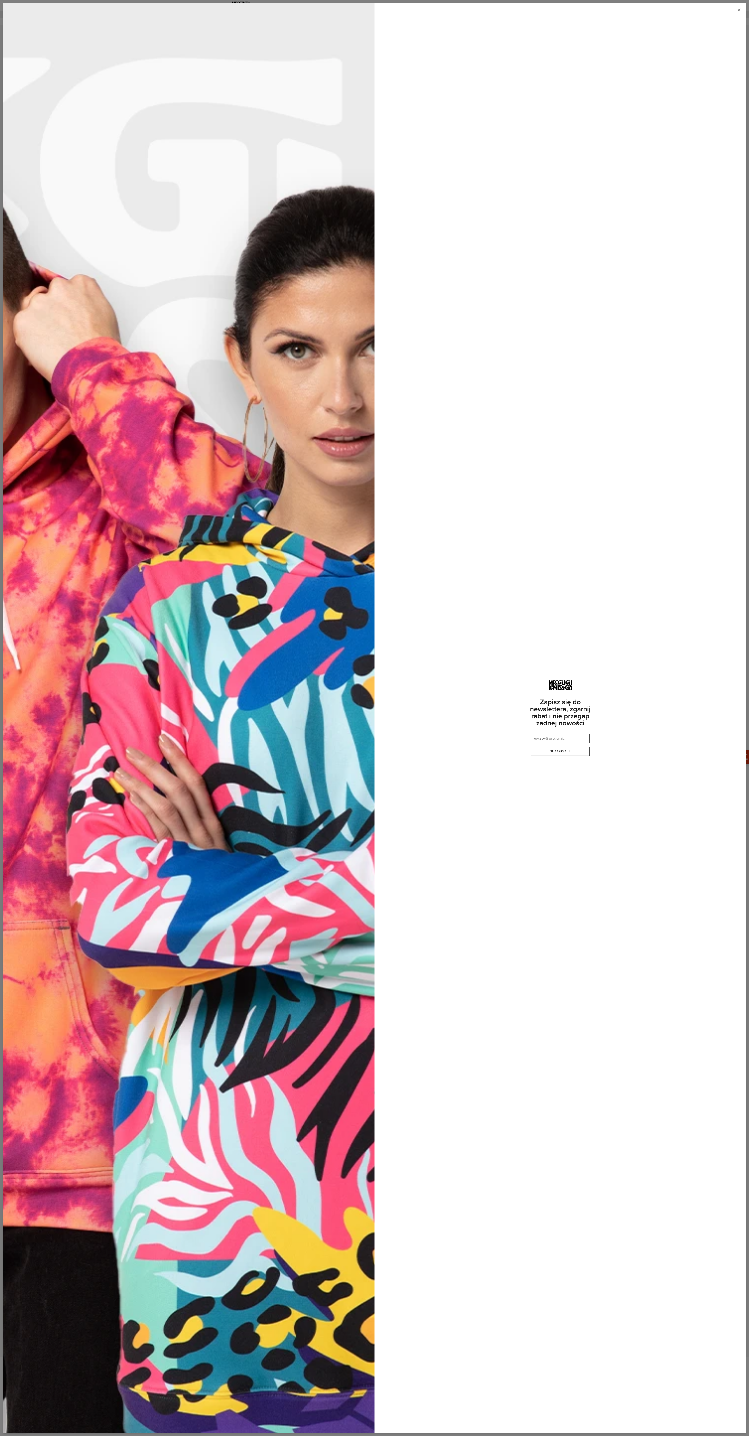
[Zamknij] (739, 10)
